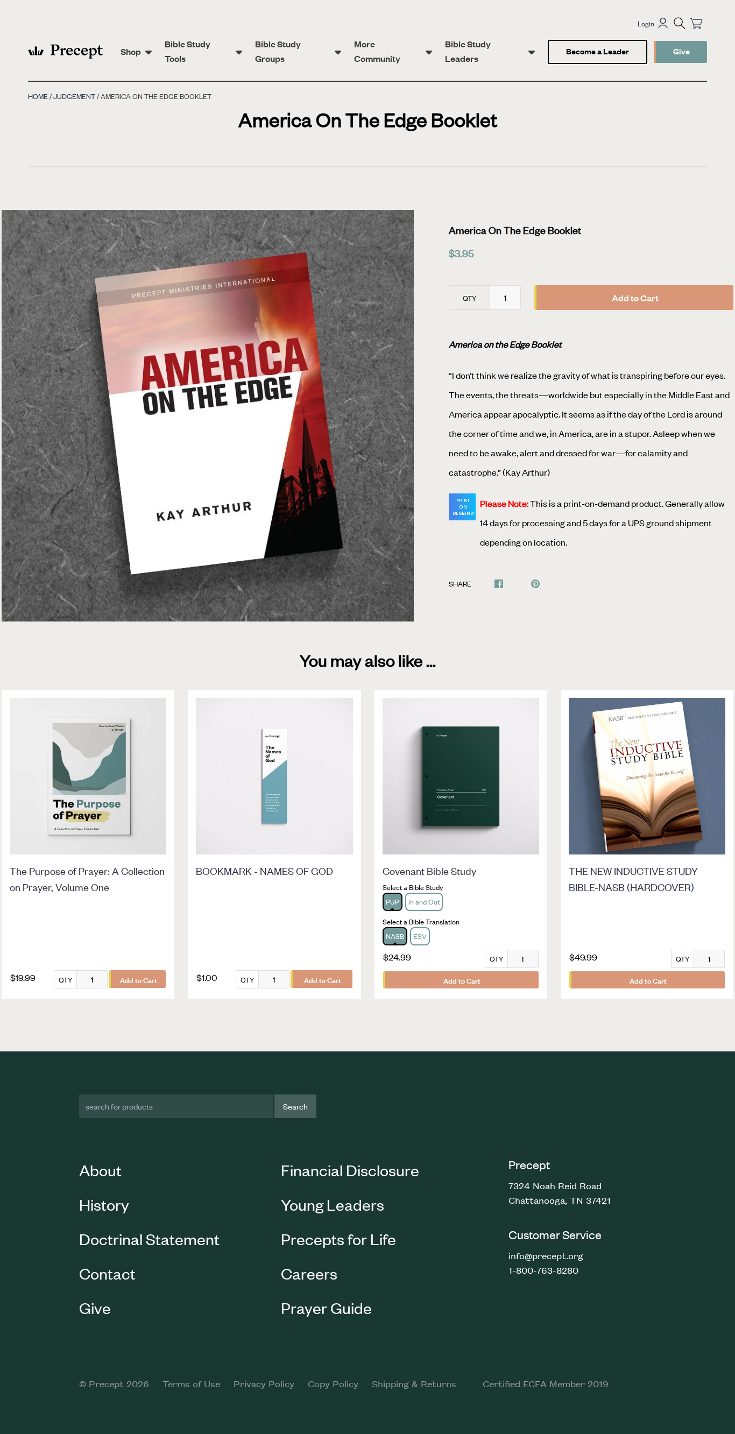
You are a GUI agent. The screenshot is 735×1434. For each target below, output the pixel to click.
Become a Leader (597, 50)
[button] (679, 23)
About (100, 1169)
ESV (420, 936)
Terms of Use (191, 1383)
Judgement (74, 96)
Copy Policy (333, 1383)
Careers (309, 1273)
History (104, 1204)
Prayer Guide (326, 1307)
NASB (395, 936)
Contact (107, 1273)
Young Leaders (332, 1204)
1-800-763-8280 (543, 1270)
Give (681, 50)
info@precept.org (545, 1255)
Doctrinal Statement (149, 1238)
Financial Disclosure (350, 1169)
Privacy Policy (264, 1383)
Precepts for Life (338, 1238)
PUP (392, 901)
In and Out (424, 901)
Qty (469, 298)
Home (38, 96)
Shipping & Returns (414, 1383)
